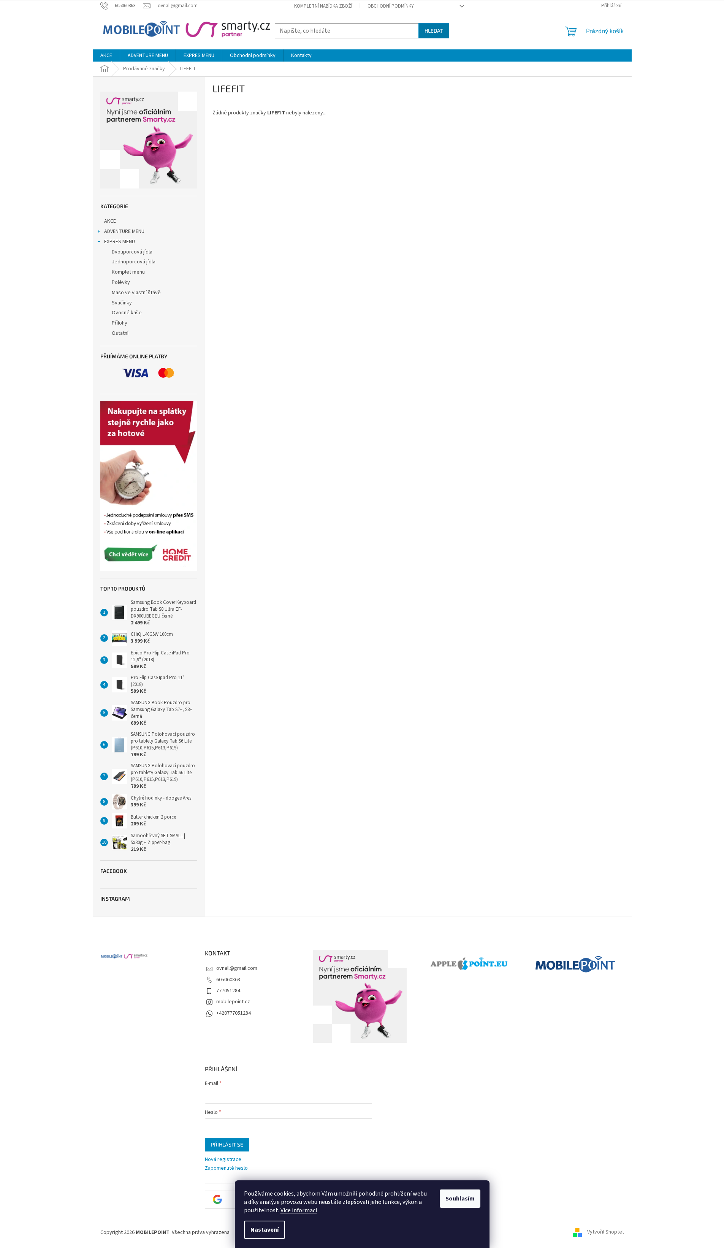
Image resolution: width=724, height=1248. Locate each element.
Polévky (121, 282)
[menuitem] (106, 55)
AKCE (110, 221)
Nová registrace (223, 1159)
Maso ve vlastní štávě (136, 292)
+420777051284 (233, 1013)
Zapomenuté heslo (226, 1168)
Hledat (434, 30)
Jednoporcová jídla (133, 262)
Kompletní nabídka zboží (323, 6)
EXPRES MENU (119, 241)
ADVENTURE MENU (124, 231)
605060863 (228, 980)
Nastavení (264, 1230)
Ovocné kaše (127, 313)
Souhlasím (460, 1198)
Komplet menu (128, 272)
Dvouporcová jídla (132, 252)
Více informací (298, 1210)
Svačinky (122, 303)
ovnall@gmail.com (236, 968)
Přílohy (119, 323)
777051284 (228, 991)
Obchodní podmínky (391, 6)
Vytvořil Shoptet (605, 1232)
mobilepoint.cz (233, 1002)
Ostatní (120, 333)
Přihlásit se (227, 1144)
